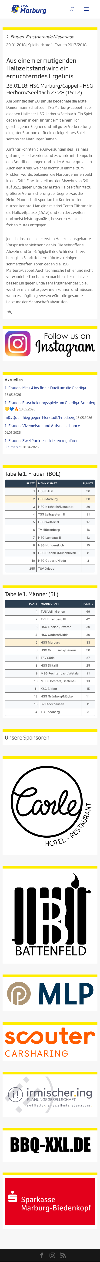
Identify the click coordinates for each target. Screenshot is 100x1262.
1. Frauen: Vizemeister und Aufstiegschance (42, 425)
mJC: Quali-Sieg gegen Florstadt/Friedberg (40, 417)
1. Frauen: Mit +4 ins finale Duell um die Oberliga (45, 387)
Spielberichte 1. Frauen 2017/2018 (57, 44)
